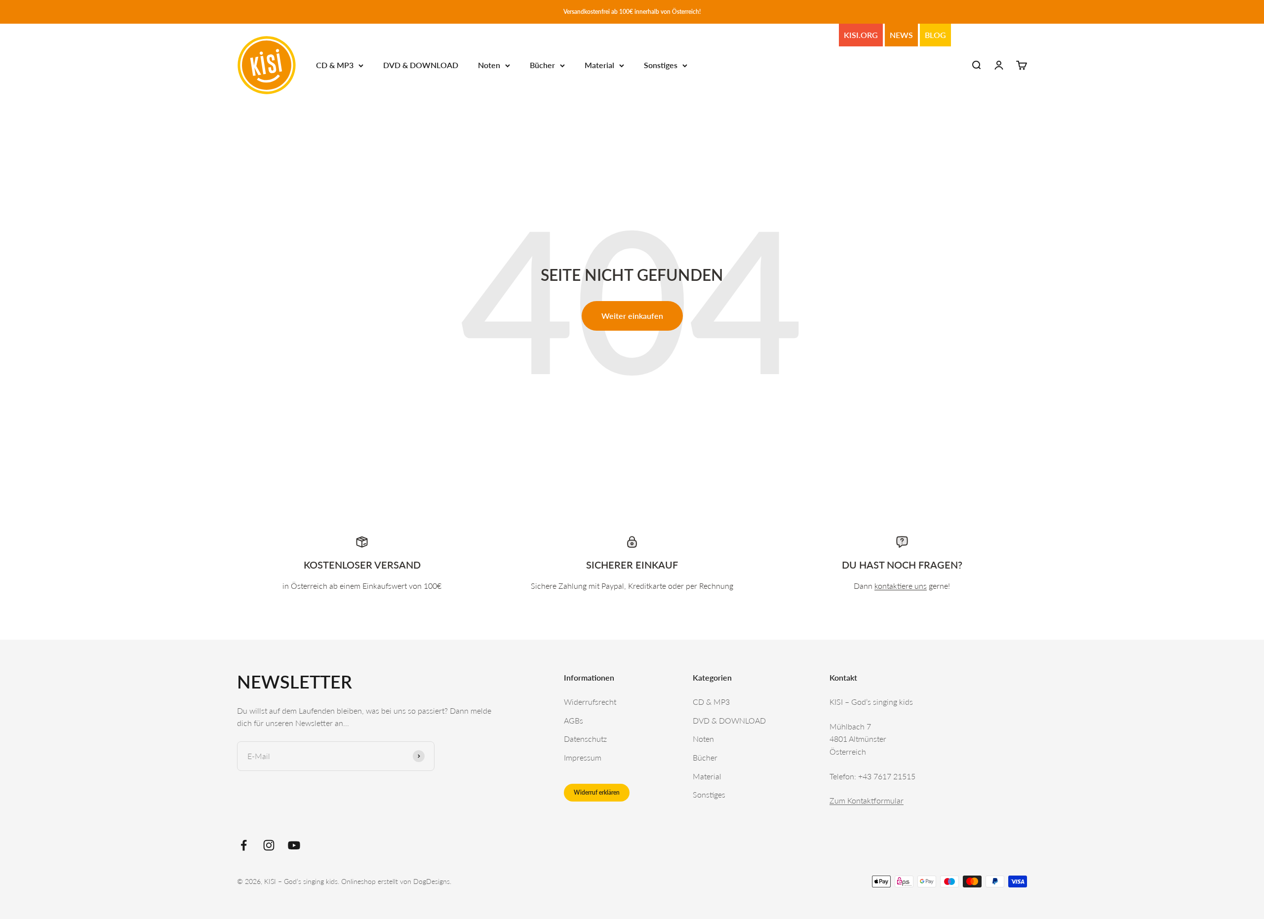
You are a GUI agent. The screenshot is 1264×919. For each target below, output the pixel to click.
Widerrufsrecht (590, 701)
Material (599, 65)
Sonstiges (660, 65)
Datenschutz (585, 738)
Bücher (542, 65)
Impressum (582, 757)
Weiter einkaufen (632, 315)
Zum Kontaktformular (867, 800)
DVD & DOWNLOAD (420, 65)
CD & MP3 (335, 65)
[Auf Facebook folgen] (243, 845)
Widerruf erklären (597, 792)
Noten (489, 65)
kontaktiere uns (900, 585)
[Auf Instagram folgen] (269, 845)
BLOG (935, 34)
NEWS (901, 34)
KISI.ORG (861, 34)
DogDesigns (431, 881)
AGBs (573, 720)
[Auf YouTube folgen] (294, 845)
